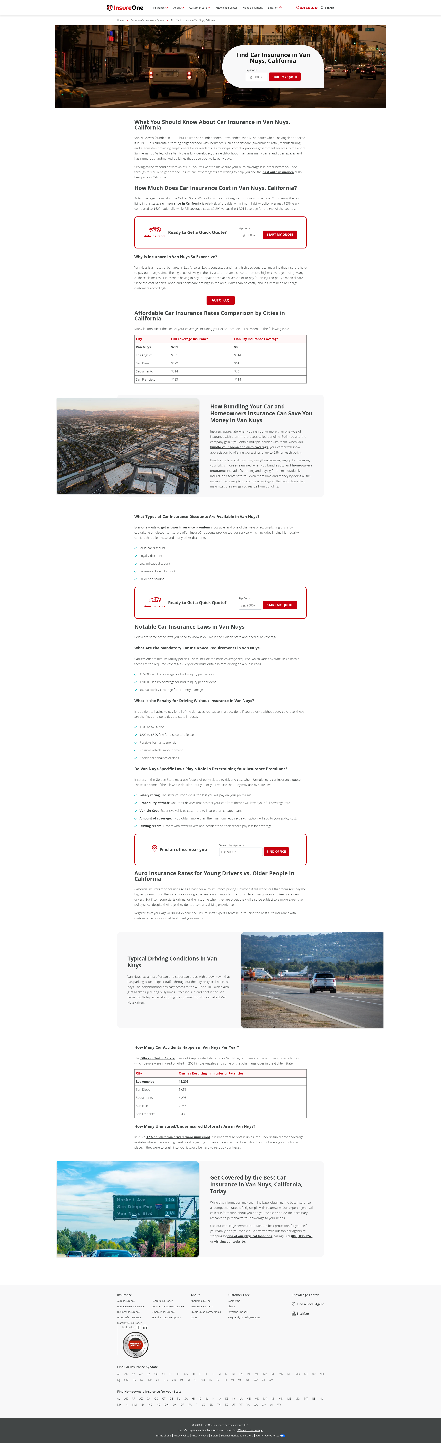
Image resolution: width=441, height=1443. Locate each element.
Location (273, 7)
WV (256, 1380)
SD (203, 1380)
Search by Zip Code (231, 845)
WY (271, 1380)
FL (178, 1374)
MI (273, 1374)
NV (314, 1374)
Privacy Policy (181, 1435)
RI (188, 1380)
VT (232, 1380)
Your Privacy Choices (267, 1435)
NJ (118, 1380)
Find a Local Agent (310, 1304)
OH (158, 1380)
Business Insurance (128, 1312)
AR (141, 1374)
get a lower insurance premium (185, 527)
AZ (133, 1374)
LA (241, 1374)
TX (218, 1380)
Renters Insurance (162, 1301)
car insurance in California (180, 203)
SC (195, 1380)
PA (181, 1380)
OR (174, 1380)
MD (257, 1374)
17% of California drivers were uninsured (178, 1137)
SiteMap (303, 1313)
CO (156, 1374)
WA (247, 1380)
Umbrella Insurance (163, 1312)
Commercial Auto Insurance (168, 1306)
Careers (195, 1317)
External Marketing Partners (236, 1435)
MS (289, 1374)
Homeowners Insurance (131, 1306)
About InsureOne (201, 1301)
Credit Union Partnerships (206, 1312)
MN (281, 1374)
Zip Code (251, 70)
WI (263, 1380)
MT (306, 1374)
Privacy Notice (200, 1435)
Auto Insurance (126, 1301)
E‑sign (214, 1435)
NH (322, 1374)
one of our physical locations (249, 1236)
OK (166, 1380)
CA (148, 1374)
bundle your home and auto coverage (239, 447)
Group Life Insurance (129, 1317)
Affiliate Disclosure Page (250, 1430)
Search (329, 7)
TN (210, 1380)
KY (233, 1374)
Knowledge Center (226, 7)
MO (297, 1374)
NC (142, 1380)
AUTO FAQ (220, 300)
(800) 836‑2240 (301, 1236)
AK (126, 1374)
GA (186, 1374)
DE (171, 1374)
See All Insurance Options (167, 1317)
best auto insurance (278, 172)
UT (225, 1380)
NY (134, 1380)
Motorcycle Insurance (129, 1323)
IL (207, 1374)
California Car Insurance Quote (147, 20)
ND (150, 1380)
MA (265, 1374)
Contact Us (234, 1301)
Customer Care (198, 7)
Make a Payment (253, 7)
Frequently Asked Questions (244, 1317)
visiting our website (229, 1241)
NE (314, 1398)
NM (126, 1380)
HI (193, 1374)
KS (226, 1374)
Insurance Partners (202, 1306)
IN (213, 1374)
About (177, 7)
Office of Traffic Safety (157, 1058)
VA (239, 1380)
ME (249, 1374)
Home (120, 20)
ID (200, 1374)
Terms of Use (163, 1435)
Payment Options (238, 1312)
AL (118, 1374)
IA (220, 1374)
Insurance (159, 7)
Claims (231, 1306)
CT (163, 1374)
